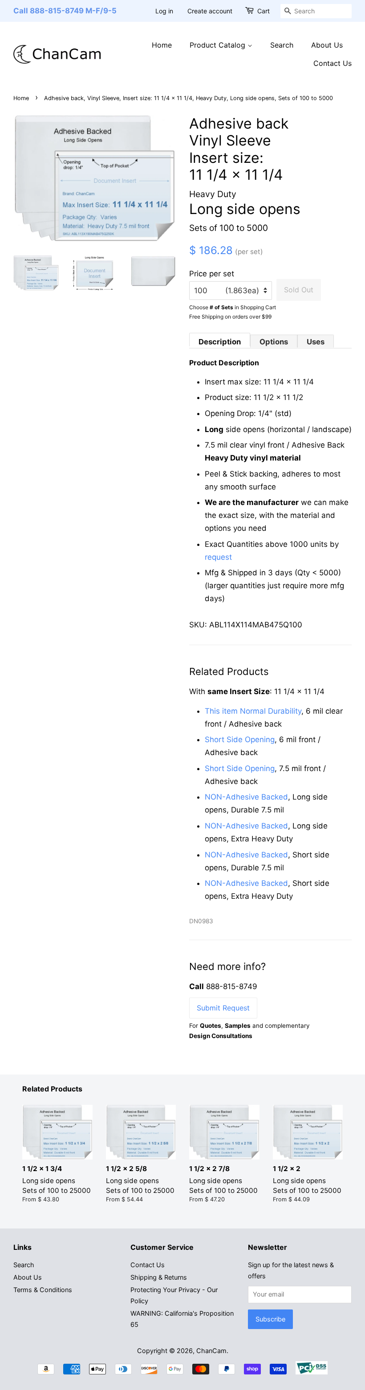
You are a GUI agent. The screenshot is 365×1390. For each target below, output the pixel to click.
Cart (263, 11)
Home (162, 44)
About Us (327, 44)
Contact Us (332, 63)
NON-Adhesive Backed (246, 796)
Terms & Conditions (42, 1289)
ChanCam (211, 1350)
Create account (209, 11)
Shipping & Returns (158, 1277)
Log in (164, 11)
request (218, 557)
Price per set (211, 273)
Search (281, 44)
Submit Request (223, 1007)
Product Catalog (218, 44)
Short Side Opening (240, 739)
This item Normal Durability (253, 711)
